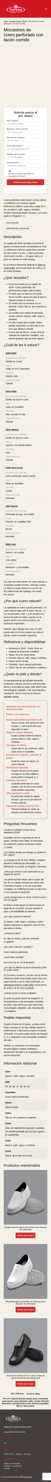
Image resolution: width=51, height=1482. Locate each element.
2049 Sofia (11, 353)
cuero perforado (20, 1401)
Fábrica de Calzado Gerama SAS (17, 1427)
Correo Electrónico (15, 146)
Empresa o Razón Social (17, 129)
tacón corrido (29, 1406)
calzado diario (32, 1398)
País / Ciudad (12, 121)
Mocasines (6, 1403)
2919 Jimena (12, 429)
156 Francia (12, 506)
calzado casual (11, 696)
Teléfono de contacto (16, 154)
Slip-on (19, 1406)
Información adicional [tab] (17, 228)
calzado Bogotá (18, 1398)
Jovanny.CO (27, 1477)
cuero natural (7, 1401)
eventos (37, 1401)
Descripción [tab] (12, 222)
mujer (28, 1403)
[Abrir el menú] (45, 8)
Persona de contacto (16, 137)
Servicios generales (40, 1403)
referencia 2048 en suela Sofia (19, 985)
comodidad (43, 1398)
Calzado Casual (15, 21)
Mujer (25, 21)
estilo (30, 1401)
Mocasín (45, 1401)
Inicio (6, 21)
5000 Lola (11, 544)
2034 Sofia (11, 391)
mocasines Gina (19, 1403)
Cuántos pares (13, 162)
